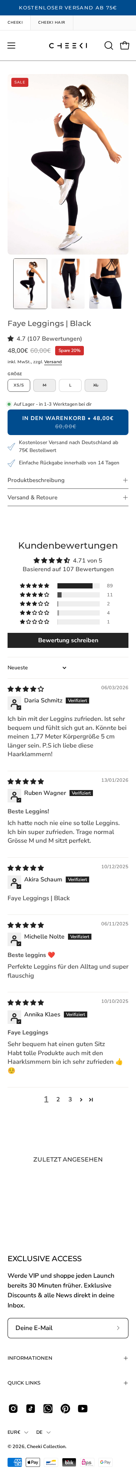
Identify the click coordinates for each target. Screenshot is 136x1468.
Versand (53, 361)
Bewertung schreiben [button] (68, 640)
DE (39, 1432)
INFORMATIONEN (30, 1358)
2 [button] (58, 1099)
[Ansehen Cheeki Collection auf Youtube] (82, 1408)
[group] (68, 7)
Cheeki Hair (51, 22)
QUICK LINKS (24, 1383)
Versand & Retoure (32, 497)
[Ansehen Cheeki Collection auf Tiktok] (30, 1408)
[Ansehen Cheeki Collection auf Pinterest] (65, 1408)
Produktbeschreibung (36, 480)
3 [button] (70, 1099)
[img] (26, 689)
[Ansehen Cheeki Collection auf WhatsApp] (48, 1408)
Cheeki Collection (46, 1446)
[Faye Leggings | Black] (30, 283)
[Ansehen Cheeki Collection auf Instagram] (13, 1408)
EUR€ (14, 1432)
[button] (108, 45)
